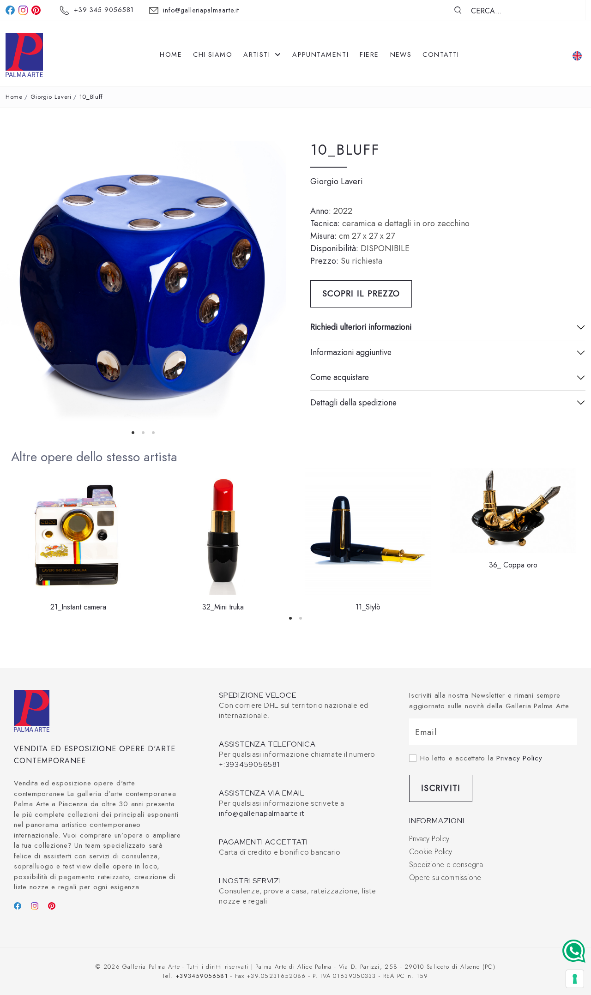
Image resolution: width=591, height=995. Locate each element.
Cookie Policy (430, 851)
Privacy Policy (519, 758)
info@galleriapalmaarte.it (201, 10)
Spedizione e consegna (446, 864)
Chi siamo (212, 54)
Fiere (369, 54)
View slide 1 (133, 432)
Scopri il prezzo (361, 294)
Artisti (258, 54)
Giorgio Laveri (51, 96)
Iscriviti (440, 788)
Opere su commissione (445, 877)
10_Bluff (91, 96)
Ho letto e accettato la (481, 758)
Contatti (440, 54)
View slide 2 (143, 432)
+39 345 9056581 (104, 9)
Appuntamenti (320, 54)
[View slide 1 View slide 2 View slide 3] (143, 284)
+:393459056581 (249, 764)
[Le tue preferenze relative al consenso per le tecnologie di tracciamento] (575, 979)
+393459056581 (201, 975)
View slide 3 (153, 432)
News (401, 54)
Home (171, 54)
